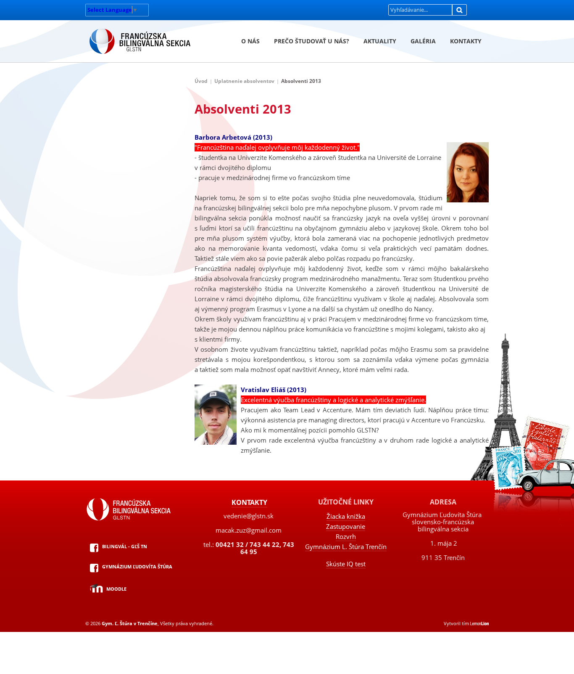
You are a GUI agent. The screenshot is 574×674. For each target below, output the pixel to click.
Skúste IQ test (346, 564)
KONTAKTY (466, 41)
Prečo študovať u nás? (311, 41)
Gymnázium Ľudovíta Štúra (137, 566)
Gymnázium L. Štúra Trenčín (346, 546)
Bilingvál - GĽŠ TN (124, 546)
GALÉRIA (423, 41)
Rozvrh (346, 536)
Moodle (116, 589)
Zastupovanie (345, 526)
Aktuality (379, 41)
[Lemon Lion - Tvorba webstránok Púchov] (479, 623)
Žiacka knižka (345, 516)
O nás (250, 41)
